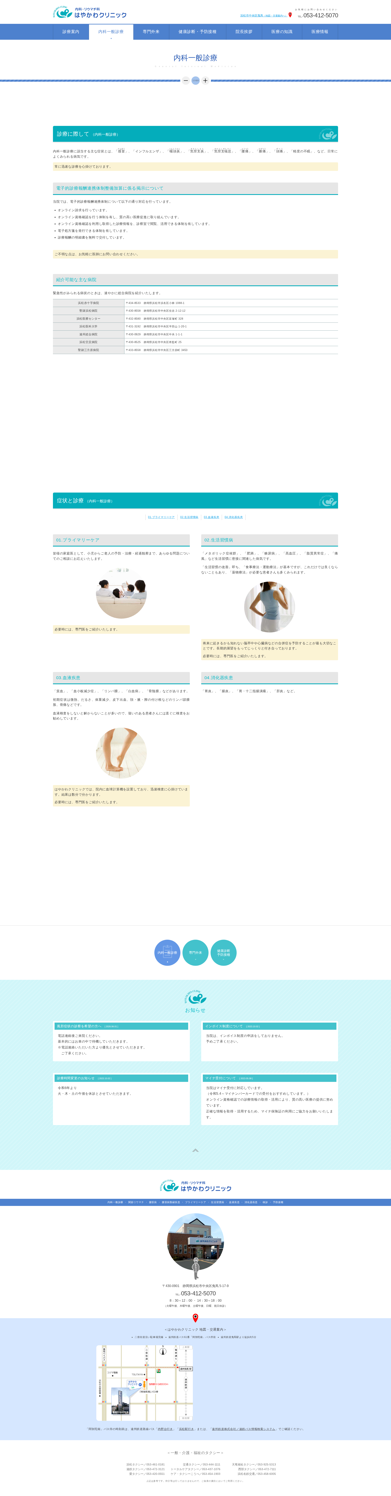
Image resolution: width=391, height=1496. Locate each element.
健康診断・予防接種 (198, 31)
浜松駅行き (186, 1429)
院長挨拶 (244, 31)
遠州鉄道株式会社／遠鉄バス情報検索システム (243, 1429)
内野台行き (165, 1429)
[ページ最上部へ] (195, 1151)
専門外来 (151, 31)
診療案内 (71, 31)
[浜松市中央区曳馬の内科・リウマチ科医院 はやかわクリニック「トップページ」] (89, 12)
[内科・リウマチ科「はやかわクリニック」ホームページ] (195, 1185)
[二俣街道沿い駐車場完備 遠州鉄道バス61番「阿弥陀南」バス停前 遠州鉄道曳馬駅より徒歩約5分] (144, 1382)
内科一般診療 (111, 31)
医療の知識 (282, 31)
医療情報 (320, 31)
